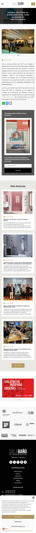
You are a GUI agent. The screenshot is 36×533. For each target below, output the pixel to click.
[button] (33, 497)
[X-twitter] (14, 462)
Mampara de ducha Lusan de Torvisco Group (15, 220)
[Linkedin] (21, 462)
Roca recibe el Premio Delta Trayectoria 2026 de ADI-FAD (16, 306)
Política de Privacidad (20, 530)
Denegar (18, 522)
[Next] (30, 41)
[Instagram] (18, 462)
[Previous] (5, 41)
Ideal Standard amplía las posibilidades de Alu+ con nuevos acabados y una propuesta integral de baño (17, 264)
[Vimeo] (25, 462)
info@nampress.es (8, 97)
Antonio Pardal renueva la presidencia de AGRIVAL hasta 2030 (17, 349)
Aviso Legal (30, 530)
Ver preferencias (18, 526)
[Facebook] (10, 462)
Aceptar (18, 517)
